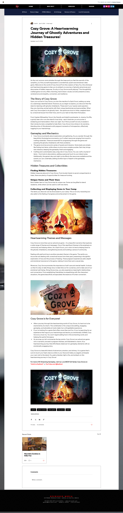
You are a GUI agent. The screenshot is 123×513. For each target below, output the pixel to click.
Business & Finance (70, 12)
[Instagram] (109, 6)
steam (68, 409)
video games (52, 409)
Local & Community (84, 12)
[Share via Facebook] (31, 419)
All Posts (24, 12)
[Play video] (61, 387)
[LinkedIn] (113, 6)
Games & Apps (34, 12)
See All (99, 434)
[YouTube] (107, 6)
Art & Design (57, 12)
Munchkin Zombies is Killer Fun (32, 455)
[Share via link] (43, 419)
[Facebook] (111, 6)
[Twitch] (104, 6)
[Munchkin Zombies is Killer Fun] (34, 444)
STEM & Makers (46, 12)
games (33, 409)
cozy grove (61, 409)
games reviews (42, 409)
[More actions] (91, 23)
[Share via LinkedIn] (39, 419)
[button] (71, 6)
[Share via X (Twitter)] (35, 419)
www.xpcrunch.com (71, 501)
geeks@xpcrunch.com (50, 502)
